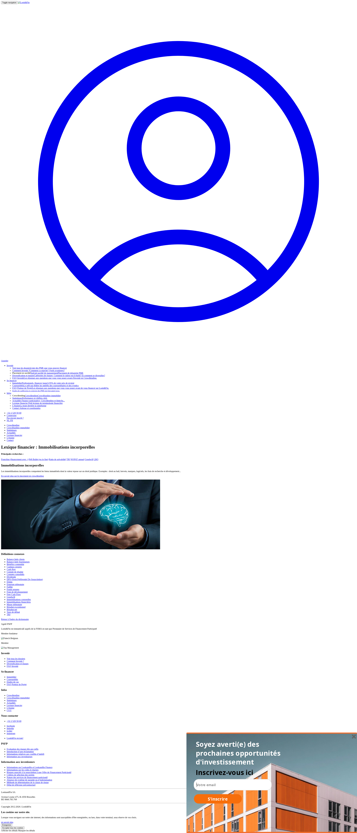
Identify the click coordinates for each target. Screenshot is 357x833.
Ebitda (9, 582)
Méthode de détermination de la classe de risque (28, 782)
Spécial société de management (44, 373)
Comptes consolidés (15, 574)
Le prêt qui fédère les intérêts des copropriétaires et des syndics (45, 385)
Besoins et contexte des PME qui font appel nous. (36, 391)
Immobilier (11, 677)
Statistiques (12, 430)
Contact (10, 440)
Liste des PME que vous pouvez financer (39, 368)
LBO (96, 459)
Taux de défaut (13, 612)
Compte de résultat (15, 572)
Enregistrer (6, 825)
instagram (11, 733)
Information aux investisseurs (19, 756)
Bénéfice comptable (15, 564)
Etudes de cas (13, 682)
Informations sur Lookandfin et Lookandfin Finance (29, 767)
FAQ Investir (12, 666)
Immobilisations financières (19, 602)
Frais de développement (17, 592)
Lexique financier (14, 435)
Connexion (11, 415)
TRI (68, 459)
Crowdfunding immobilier (49, 395)
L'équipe (10, 438)
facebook (11, 726)
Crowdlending (31, 395)
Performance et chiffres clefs (29, 398)
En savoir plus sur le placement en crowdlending (22, 476)
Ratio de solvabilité (57, 459)
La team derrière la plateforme (29, 406)
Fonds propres (13, 589)
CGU (9, 710)
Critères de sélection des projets (20, 775)
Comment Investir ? (15, 661)
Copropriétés (12, 679)
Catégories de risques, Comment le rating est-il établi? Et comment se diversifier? (58, 375)
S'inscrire (218, 799)
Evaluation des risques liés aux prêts (22, 749)
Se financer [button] (12, 380)
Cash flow (11, 569)
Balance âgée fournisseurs (18, 562)
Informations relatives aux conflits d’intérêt (25, 754)
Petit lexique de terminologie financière (37, 403)
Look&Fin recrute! (15, 738)
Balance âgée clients (16, 559)
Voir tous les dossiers (16, 658)
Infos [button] (9, 393)
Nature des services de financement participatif (27, 777)
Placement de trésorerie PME (70, 373)
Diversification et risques (17, 663)
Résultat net (12, 609)
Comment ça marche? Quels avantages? (38, 370)
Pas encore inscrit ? (15, 418)
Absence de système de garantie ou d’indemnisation (29, 780)
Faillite (10, 587)
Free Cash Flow (14, 594)
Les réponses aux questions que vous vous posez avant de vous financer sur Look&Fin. (60, 388)
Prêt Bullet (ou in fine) (38, 459)
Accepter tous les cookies (12, 828)
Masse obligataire (14, 604)
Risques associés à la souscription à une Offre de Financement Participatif (39, 772)
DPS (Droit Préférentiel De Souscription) (25, 579)
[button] (239, 753)
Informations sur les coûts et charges (22, 770)
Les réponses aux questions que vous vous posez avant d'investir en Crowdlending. (54, 378)
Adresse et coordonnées (26, 408)
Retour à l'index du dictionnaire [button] (15, 619)
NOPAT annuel (77, 459)
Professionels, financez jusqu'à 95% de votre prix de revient (43, 383)
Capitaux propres (14, 567)
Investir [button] (10, 365)
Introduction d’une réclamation (20, 751)
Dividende (11, 577)
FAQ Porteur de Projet (16, 684)
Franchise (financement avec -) (14, 459)
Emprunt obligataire (15, 584)
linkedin (10, 728)
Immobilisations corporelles (19, 599)
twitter (9, 731)
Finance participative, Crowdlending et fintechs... (38, 400)
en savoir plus (7, 822)
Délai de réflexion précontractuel (21, 785)
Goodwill (89, 459)
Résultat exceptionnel (16, 607)
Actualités (11, 433)
